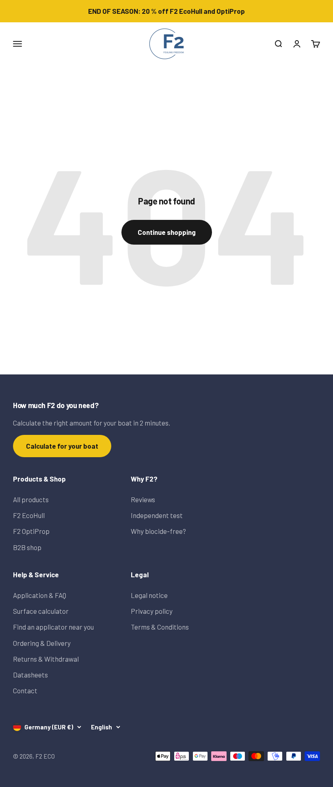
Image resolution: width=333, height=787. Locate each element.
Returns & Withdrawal (46, 659)
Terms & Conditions (160, 627)
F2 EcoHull (29, 515)
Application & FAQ (39, 595)
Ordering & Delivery (42, 643)
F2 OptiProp (31, 531)
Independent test (157, 515)
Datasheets (30, 675)
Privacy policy (152, 611)
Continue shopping (167, 232)
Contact (25, 690)
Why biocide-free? (158, 531)
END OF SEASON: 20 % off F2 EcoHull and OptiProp (166, 11)
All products (31, 499)
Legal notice (149, 595)
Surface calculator (41, 611)
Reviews (143, 499)
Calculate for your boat (62, 446)
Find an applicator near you (53, 627)
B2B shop (27, 547)
